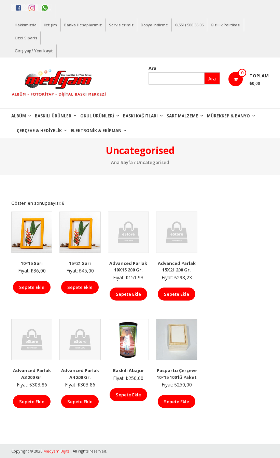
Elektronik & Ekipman (96, 130)
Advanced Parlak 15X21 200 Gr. (177, 266)
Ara (152, 68)
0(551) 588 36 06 (189, 24)
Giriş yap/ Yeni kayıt (34, 51)
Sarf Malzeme (182, 116)
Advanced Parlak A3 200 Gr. (32, 373)
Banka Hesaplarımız (83, 24)
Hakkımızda (26, 24)
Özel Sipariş (26, 37)
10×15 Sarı (32, 263)
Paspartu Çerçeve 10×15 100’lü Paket (177, 373)
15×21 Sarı (80, 263)
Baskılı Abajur (128, 370)
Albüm (18, 116)
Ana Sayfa (122, 162)
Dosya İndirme (154, 24)
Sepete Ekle (31, 287)
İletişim (50, 24)
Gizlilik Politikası (225, 24)
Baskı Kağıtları (140, 116)
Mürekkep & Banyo (228, 116)
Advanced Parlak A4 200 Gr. (80, 373)
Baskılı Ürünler (53, 116)
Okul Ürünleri (97, 116)
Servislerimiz (121, 24)
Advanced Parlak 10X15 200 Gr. (128, 266)
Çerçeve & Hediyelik (39, 130)
